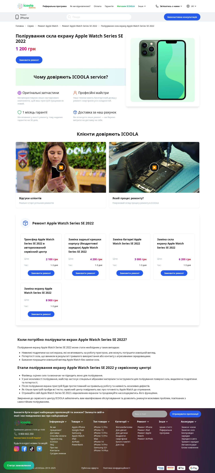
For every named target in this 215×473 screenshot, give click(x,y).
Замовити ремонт (29, 60)
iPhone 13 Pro (100, 433)
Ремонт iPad (144, 430)
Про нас (54, 447)
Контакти (54, 450)
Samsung (76, 433)
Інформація (56, 421)
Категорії (121, 421)
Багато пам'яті (123, 441)
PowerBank (77, 444)
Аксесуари (187, 421)
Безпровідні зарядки (188, 434)
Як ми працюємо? (55, 428)
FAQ (52, 444)
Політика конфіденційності (116, 468)
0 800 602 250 (26, 433)
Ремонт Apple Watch (48, 26)
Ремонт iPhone (145, 427)
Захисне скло (188, 430)
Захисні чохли (189, 427)
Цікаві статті (166, 427)
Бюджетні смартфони (121, 437)
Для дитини (122, 433)
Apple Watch (78, 435)
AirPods (75, 441)
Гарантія (109, 6)
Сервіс (30, 26)
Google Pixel (78, 430)
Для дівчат (121, 430)
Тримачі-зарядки (190, 441)
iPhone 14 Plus (101, 450)
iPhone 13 (99, 430)
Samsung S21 (100, 447)
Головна (20, 26)
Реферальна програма (55, 6)
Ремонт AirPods (145, 438)
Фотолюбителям (124, 427)
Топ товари (100, 421)
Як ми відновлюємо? (80, 6)
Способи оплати (58, 435)
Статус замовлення (19, 465)
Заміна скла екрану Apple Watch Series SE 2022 (170, 243)
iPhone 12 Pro (100, 427)
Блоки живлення (190, 447)
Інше (140, 6)
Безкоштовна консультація (182, 17)
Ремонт (141, 421)
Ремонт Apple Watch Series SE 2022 (79, 26)
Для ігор (120, 444)
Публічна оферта (89, 468)
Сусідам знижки (58, 453)
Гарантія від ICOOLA (56, 440)
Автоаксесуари (189, 444)
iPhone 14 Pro (100, 444)
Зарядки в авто (189, 438)
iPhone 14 (99, 441)
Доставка (54, 433)
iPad (74, 438)
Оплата (97, 6)
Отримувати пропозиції (185, 414)
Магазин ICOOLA (126, 6)
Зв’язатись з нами (170, 6)
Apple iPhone (78, 427)
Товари (75, 421)
